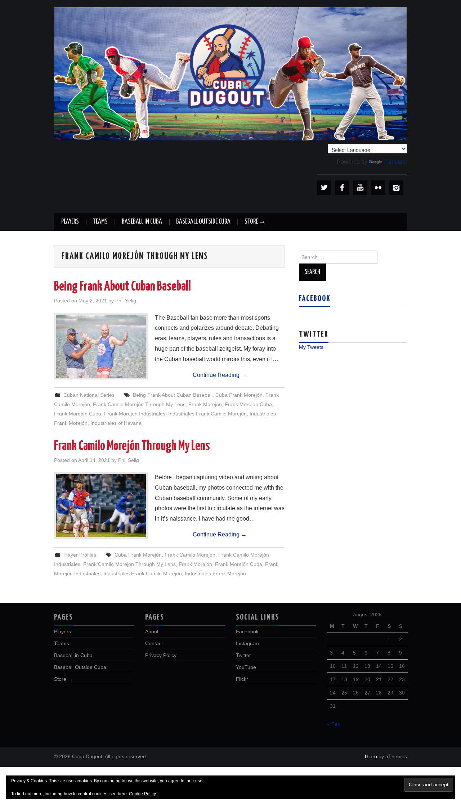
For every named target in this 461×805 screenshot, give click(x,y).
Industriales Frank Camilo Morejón (207, 414)
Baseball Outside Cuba (203, 222)
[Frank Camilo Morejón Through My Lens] (101, 505)
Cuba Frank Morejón (239, 395)
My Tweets (311, 347)
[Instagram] (396, 187)
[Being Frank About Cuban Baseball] (101, 346)
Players (70, 222)
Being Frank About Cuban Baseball (122, 286)
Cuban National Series (89, 395)
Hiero (371, 756)
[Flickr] (378, 187)
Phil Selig (125, 300)
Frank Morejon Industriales (134, 414)
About (151, 631)
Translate (395, 162)
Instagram (247, 643)
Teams (100, 222)
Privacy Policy (160, 655)
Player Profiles (79, 555)
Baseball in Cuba (142, 222)
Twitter (243, 655)
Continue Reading (220, 375)
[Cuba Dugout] (230, 73)
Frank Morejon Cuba (248, 404)
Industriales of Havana (116, 423)
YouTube (246, 667)
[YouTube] (360, 187)
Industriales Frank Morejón (215, 573)
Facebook (314, 299)
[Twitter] (324, 187)
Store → (255, 222)
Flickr (242, 679)
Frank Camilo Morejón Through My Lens (139, 404)
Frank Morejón (205, 404)
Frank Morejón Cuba (77, 414)
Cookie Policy (142, 793)
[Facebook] (342, 187)
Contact (154, 643)
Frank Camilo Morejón (190, 555)
